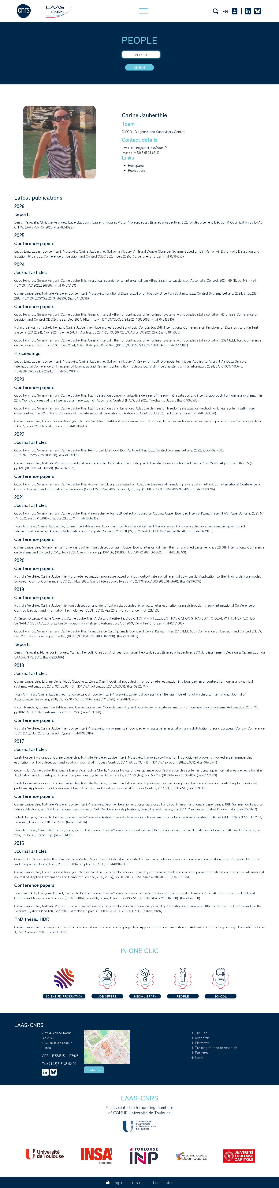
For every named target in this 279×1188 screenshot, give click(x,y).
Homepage (136, 165)
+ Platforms (200, 1042)
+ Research (200, 1037)
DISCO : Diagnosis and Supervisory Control (153, 131)
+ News (197, 1057)
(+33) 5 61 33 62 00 (62, 1063)
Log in (118, 1182)
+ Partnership (201, 1052)
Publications (137, 170)
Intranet (138, 1182)
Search (139, 67)
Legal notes (163, 1182)
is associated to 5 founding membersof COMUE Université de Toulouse (139, 1109)
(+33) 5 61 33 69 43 (146, 152)
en (225, 11)
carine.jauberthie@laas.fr (149, 147)
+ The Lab (199, 1032)
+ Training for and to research (214, 1047)
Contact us (94, 1070)
